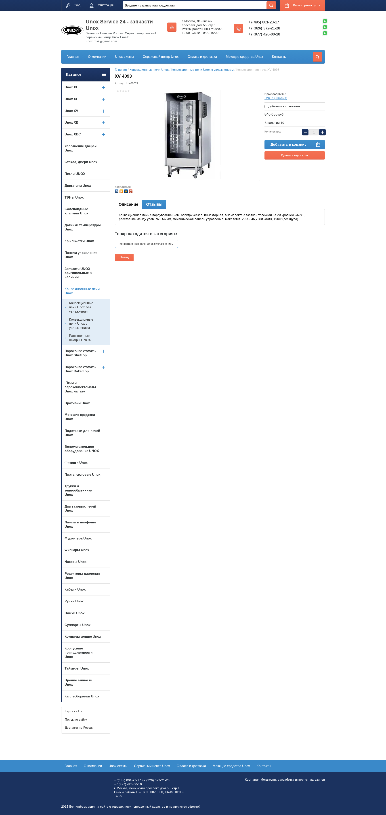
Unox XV (71, 111)
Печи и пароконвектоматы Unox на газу (80, 387)
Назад (124, 257)
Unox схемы (124, 56)
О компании (97, 56)
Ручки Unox (74, 601)
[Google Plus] (131, 190)
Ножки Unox (74, 613)
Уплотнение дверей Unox (80, 148)
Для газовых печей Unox (80, 508)
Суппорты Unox (77, 625)
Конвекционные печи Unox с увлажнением (202, 69)
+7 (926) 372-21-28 (264, 28)
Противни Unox (77, 403)
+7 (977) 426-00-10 (264, 34)
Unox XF (71, 87)
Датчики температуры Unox (83, 227)
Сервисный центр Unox (161, 56)
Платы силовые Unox (82, 474)
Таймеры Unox (77, 668)
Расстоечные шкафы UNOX (80, 338)
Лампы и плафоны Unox (80, 524)
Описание (128, 204)
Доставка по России (79, 727)
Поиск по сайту (76, 719)
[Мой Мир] (126, 190)
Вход (76, 5)
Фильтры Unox (77, 550)
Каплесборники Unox (82, 696)
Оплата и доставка (202, 56)
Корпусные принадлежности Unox (78, 652)
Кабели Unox (75, 589)
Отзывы (154, 204)
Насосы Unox (75, 562)
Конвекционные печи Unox (149, 69)
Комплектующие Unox (83, 636)
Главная (73, 56)
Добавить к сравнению (284, 106)
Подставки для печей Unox (82, 433)
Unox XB (71, 122)
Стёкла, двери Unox (81, 162)
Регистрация (105, 5)
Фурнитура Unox (78, 538)
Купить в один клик (294, 155)
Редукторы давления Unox (82, 576)
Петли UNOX (75, 174)
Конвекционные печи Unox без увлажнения (81, 307)
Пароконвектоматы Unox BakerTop (80, 369)
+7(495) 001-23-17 (263, 22)
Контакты (279, 56)
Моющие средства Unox (244, 56)
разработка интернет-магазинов (301, 779)
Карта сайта (73, 711)
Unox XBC (73, 134)
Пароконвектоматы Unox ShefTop (80, 353)
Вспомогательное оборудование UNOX (82, 449)
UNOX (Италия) (275, 98)
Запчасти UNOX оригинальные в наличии (78, 273)
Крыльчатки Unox (79, 241)
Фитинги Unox (76, 463)
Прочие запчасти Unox (78, 682)
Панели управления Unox (81, 255)
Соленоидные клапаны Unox (76, 211)
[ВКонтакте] (117, 190)
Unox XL (71, 99)
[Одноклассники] (122, 190)
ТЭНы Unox (74, 197)
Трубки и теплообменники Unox (78, 490)
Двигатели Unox (78, 185)
